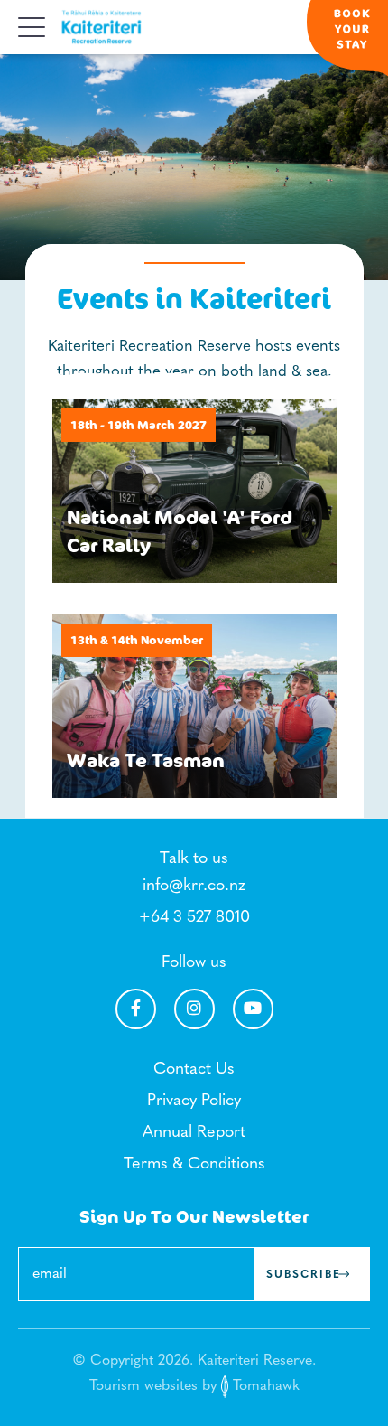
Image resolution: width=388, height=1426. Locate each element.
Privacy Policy (194, 1101)
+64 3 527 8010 (194, 918)
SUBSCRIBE (303, 1275)
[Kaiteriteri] (101, 27)
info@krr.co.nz (194, 886)
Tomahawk (264, 1386)
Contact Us (194, 1070)
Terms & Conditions (194, 1165)
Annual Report (194, 1133)
